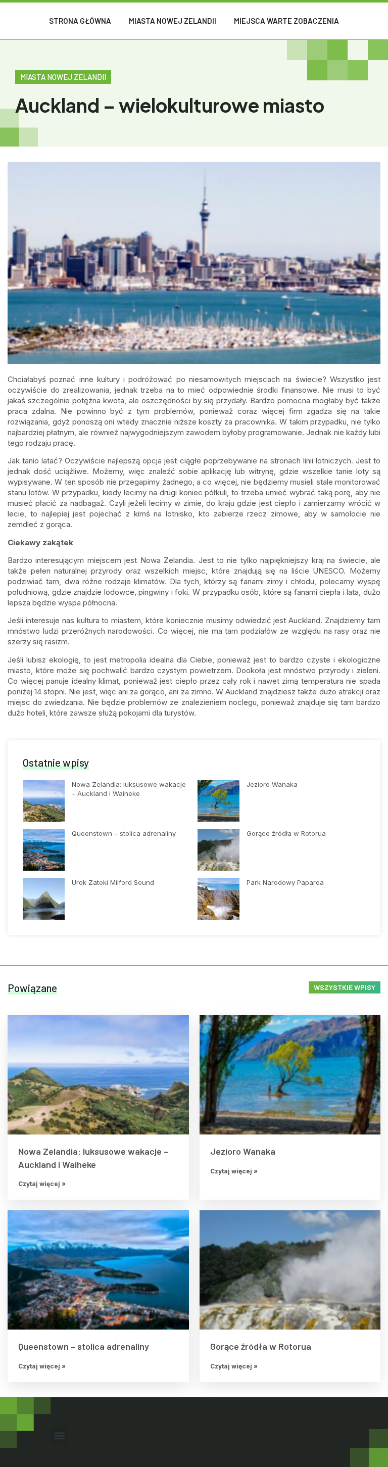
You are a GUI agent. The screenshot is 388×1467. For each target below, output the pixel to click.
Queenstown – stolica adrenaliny (124, 833)
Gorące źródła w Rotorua (286, 833)
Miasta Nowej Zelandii (172, 20)
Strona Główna (80, 20)
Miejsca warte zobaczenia (286, 20)
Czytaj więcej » (42, 1184)
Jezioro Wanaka (272, 784)
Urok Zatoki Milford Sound (113, 882)
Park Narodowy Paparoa (285, 882)
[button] (60, 1436)
